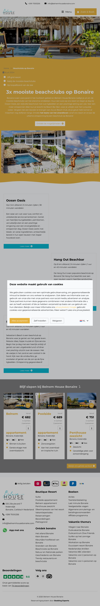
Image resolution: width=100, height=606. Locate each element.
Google (72, 307)
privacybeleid (62, 307)
